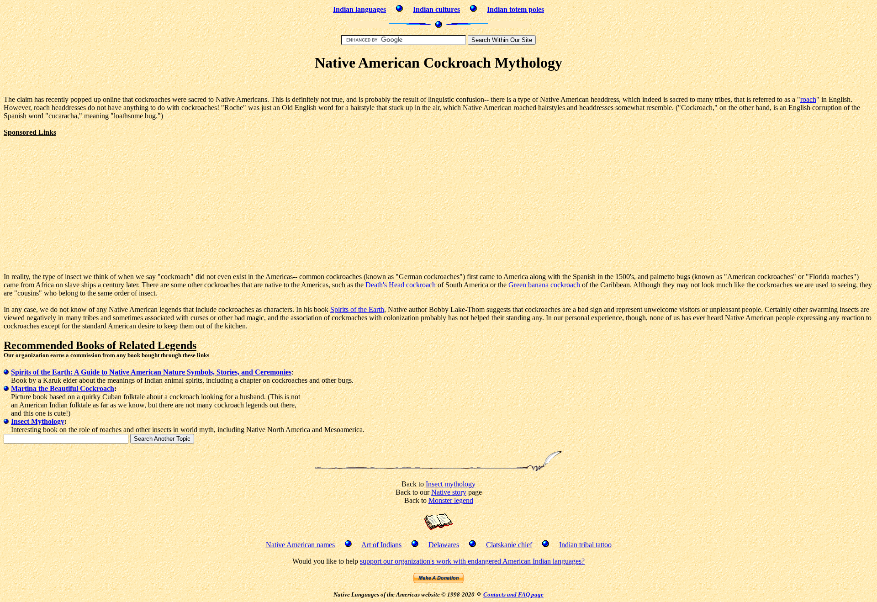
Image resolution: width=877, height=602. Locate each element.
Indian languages (359, 9)
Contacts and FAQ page (513, 594)
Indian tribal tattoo (585, 545)
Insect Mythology (37, 421)
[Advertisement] (438, 84)
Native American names (300, 545)
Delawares (443, 545)
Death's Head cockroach (400, 285)
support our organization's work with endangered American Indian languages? (472, 561)
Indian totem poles (515, 9)
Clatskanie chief (509, 545)
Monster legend (450, 500)
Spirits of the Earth (357, 309)
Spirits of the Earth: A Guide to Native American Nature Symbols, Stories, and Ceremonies (151, 372)
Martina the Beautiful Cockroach (62, 388)
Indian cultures (436, 9)
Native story (448, 492)
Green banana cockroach (544, 285)
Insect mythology (450, 484)
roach (808, 99)
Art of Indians (381, 545)
